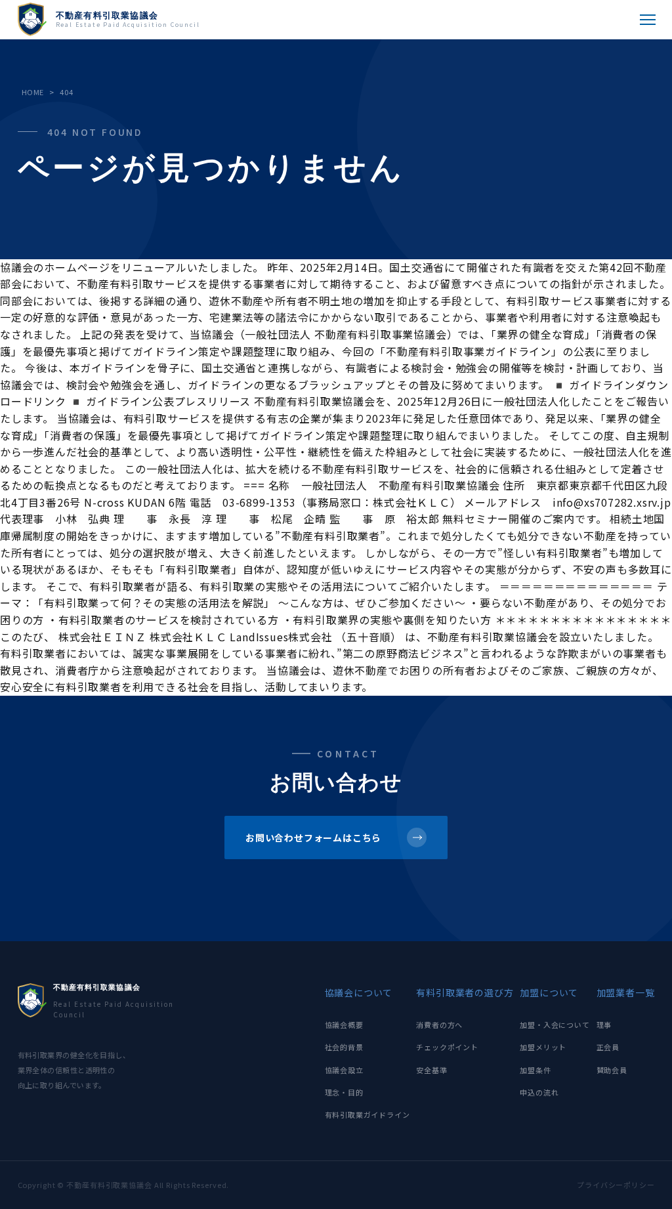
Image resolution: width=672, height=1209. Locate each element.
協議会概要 (344, 1024)
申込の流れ (539, 1092)
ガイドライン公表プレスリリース (168, 401)
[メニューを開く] (648, 20)
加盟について (549, 992)
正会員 (608, 1047)
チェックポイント (447, 1047)
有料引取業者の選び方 (464, 992)
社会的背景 (344, 1047)
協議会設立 (344, 1070)
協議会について (359, 992)
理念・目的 (344, 1092)
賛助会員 (612, 1070)
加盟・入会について (554, 1024)
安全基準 (431, 1070)
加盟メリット (543, 1047)
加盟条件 (535, 1070)
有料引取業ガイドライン (367, 1114)
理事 (604, 1024)
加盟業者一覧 (626, 992)
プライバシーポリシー (615, 1184)
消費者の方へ (439, 1024)
